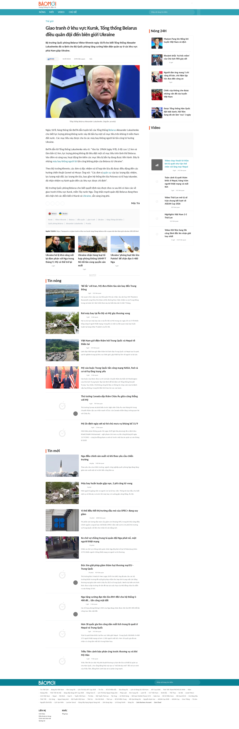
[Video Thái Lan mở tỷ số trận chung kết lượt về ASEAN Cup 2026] (157, 201)
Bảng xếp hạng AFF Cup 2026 (74, 693)
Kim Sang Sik (71, 690)
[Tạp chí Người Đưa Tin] (83, 487)
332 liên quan (97, 293)
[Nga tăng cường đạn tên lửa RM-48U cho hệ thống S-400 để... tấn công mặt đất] (62, 606)
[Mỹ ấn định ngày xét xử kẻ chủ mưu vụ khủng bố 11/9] (62, 433)
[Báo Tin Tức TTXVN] (83, 317)
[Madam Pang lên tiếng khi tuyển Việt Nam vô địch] (157, 43)
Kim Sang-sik (133, 693)
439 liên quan (99, 572)
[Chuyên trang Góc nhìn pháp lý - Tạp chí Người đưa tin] (165, 82)
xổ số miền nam (168, 696)
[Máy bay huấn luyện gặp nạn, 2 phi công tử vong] (62, 493)
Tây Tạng (114, 696)
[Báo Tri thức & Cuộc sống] (84, 404)
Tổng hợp (65, 714)
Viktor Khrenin (60, 220)
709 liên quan (98, 403)
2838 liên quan (101, 518)
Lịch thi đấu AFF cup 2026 (87, 690)
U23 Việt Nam (45, 696)
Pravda (88, 224)
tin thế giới (44, 690)
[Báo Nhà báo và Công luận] (84, 545)
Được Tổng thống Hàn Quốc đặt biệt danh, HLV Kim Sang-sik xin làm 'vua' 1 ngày (177, 112)
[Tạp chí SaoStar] (167, 46)
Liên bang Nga (107, 702)
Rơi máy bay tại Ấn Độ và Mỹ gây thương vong (105, 313)
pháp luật (123, 693)
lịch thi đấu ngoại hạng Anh (107, 693)
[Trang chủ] (47, 4)
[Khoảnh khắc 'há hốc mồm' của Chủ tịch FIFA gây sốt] (157, 59)
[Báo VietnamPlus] (84, 518)
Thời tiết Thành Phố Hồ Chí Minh (174, 690)
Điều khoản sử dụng (45, 716)
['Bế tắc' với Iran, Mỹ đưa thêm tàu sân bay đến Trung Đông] (62, 295)
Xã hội (181, 693)
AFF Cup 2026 (155, 690)
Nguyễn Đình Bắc (46, 702)
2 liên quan (99, 427)
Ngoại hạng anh (63, 699)
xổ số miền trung (121, 699)
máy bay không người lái (65, 161)
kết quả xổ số (181, 696)
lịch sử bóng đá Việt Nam (140, 690)
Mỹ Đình (62, 696)
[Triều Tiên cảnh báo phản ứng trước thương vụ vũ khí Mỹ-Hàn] (62, 661)
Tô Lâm (194, 699)
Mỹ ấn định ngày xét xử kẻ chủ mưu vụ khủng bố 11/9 (109, 424)
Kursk (50, 220)
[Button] (198, 12)
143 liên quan (95, 348)
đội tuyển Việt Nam (78, 699)
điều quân (81, 220)
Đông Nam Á (90, 693)
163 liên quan (174, 221)
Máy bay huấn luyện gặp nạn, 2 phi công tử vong (106, 483)
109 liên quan (175, 207)
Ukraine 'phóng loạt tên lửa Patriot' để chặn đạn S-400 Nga (125, 259)
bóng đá (131, 702)
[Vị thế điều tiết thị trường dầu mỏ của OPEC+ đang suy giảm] (62, 520)
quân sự (107, 172)
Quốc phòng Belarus (55, 224)
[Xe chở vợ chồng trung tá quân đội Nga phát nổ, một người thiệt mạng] (62, 547)
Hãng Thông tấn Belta (114, 220)
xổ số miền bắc (111, 690)
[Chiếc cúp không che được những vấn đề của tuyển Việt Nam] (157, 94)
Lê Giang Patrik (120, 702)
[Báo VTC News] (167, 118)
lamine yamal (71, 702)
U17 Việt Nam (153, 693)
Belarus (112, 130)
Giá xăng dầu (193, 696)
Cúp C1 (69, 696)
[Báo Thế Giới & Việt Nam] (50, 59)
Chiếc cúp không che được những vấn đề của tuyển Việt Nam (176, 94)
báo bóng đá (123, 690)
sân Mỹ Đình (99, 699)
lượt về (143, 693)
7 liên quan (94, 659)
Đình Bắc (164, 693)
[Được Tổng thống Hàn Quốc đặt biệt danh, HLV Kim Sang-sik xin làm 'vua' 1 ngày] (157, 112)
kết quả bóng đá (135, 699)
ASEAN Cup (175, 699)
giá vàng (52, 699)
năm (189, 690)
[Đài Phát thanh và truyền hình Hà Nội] (84, 573)
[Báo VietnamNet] (167, 190)
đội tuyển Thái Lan (102, 696)
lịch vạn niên (59, 702)
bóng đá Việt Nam (57, 690)
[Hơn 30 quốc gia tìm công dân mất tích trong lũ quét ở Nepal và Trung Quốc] (62, 634)
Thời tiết (43, 699)
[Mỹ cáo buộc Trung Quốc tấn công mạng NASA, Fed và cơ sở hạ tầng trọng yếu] (62, 377)
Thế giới (50, 21)
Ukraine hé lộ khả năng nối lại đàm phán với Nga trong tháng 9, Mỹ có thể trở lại (60, 259)
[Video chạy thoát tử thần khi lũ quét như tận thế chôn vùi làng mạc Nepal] (157, 164)
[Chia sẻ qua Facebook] (48, 203)
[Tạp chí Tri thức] (83, 348)
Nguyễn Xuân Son (149, 699)
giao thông (186, 699)
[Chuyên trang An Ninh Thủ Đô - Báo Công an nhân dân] (79, 269)
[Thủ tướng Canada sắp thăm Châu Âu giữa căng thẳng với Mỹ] (62, 406)
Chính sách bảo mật (45, 718)
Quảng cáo (42, 721)
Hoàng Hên (44, 693)
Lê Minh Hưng (124, 696)
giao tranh (91, 220)
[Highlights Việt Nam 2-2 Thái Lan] (157, 218)
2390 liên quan (79, 59)
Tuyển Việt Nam (80, 696)
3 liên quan (94, 375)
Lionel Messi (189, 693)
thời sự (90, 699)
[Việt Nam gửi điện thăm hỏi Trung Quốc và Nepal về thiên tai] (62, 350)
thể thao (173, 693)
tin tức (100, 690)
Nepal (55, 696)
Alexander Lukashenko (74, 224)
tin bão (90, 696)
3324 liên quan (181, 240)
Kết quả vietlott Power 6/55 (141, 696)
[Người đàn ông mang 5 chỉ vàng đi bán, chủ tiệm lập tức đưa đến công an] (157, 76)
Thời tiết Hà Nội (55, 693)
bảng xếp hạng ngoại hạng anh (89, 702)
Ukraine (87, 196)
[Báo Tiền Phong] (83, 293)
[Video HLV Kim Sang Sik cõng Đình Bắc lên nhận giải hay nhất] (157, 234)
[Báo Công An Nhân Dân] (85, 427)
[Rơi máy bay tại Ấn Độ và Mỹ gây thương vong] (62, 323)
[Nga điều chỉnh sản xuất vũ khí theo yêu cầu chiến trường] (62, 466)
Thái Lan (109, 699)
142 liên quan (182, 170)
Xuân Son (157, 696)
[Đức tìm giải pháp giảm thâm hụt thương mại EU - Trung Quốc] (62, 575)
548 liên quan (100, 463)
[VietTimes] (48, 266)
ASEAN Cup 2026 (163, 699)
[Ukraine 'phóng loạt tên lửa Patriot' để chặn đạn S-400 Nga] (125, 244)
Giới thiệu (42, 714)
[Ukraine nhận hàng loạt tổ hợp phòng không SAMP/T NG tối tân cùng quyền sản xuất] (92, 244)
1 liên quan (94, 317)
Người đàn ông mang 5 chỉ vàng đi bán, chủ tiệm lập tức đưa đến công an (176, 76)
